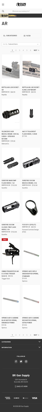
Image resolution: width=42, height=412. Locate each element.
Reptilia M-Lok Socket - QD (11, 88)
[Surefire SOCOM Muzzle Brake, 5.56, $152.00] (31, 163)
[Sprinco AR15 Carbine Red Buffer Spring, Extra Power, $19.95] (31, 300)
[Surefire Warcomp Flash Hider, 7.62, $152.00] (10, 163)
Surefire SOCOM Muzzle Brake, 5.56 (29, 182)
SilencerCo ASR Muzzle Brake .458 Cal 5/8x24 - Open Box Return (10, 135)
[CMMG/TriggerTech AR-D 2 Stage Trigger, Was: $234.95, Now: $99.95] (10, 254)
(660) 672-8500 (22, 386)
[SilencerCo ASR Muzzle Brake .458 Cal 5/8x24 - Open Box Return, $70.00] (10, 114)
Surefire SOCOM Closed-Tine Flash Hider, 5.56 (9, 227)
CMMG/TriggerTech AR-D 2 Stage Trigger (10, 272)
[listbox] (24, 44)
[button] (11, 35)
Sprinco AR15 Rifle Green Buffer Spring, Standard (30, 273)
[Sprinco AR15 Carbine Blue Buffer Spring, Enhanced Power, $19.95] (10, 300)
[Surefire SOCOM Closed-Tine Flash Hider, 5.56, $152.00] (10, 207)
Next (36, 50)
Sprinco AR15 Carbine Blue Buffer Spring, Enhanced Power (10, 320)
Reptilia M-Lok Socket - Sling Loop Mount (31, 88)
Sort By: (5, 44)
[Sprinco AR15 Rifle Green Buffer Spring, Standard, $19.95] (31, 254)
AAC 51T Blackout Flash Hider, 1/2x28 (29, 133)
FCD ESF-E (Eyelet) (29, 225)
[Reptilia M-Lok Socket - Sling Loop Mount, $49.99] (31, 70)
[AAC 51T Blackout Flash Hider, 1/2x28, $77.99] (31, 114)
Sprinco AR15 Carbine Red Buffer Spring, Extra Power (30, 320)
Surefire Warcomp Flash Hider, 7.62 (9, 182)
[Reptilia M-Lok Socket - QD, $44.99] (10, 70)
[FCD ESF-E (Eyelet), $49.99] (31, 207)
